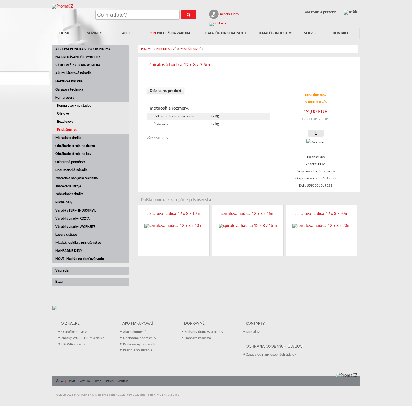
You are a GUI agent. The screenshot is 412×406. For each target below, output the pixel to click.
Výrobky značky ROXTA (72, 219)
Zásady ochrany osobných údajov (271, 354)
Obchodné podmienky (139, 338)
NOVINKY (85, 381)
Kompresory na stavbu (74, 106)
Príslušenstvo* (190, 49)
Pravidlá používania (137, 350)
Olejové (63, 113)
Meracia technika (68, 138)
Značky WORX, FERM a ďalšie (82, 338)
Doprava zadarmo (198, 338)
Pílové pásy (63, 202)
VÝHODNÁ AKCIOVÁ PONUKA (77, 65)
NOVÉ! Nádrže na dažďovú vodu (79, 259)
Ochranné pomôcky (70, 162)
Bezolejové (65, 122)
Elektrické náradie (69, 81)
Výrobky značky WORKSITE (75, 227)
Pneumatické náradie (71, 170)
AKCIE (97, 381)
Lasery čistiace (66, 234)
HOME (71, 381)
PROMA (147, 49)
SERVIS (109, 381)
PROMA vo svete (73, 344)
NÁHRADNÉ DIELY (68, 251)
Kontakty (253, 332)
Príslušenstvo (67, 130)
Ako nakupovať (134, 332)
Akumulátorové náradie (73, 73)
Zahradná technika (69, 194)
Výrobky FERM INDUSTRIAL (75, 210)
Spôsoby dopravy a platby (204, 332)
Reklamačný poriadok (139, 344)
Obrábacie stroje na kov (73, 154)
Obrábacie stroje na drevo (75, 146)
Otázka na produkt (165, 91)
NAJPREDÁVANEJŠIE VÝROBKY (77, 57)
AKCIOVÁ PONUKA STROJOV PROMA (83, 49)
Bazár (59, 282)
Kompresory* (166, 49)
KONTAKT (123, 381)
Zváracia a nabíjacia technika (76, 178)
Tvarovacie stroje (68, 186)
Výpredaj (62, 270)
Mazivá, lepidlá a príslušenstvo (78, 243)
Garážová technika (69, 89)
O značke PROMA (74, 332)
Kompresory (64, 97)
